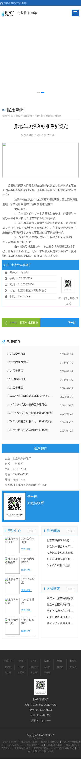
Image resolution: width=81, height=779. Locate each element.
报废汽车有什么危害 (58, 565)
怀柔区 (21, 672)
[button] (38, 92)
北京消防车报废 (16, 379)
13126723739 (46, 710)
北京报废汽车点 (15, 745)
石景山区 (8, 661)
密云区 (8, 672)
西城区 (47, 661)
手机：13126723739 (16, 469)
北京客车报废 (15, 387)
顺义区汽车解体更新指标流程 (64, 623)
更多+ (32, 530)
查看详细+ (26, 549)
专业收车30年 (27, 13)
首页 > (19, 115)
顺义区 (34, 672)
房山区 (47, 667)
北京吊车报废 (15, 370)
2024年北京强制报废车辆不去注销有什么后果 (30, 396)
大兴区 (34, 661)
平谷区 (47, 672)
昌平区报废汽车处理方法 (61, 610)
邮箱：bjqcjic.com (15, 479)
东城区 (60, 661)
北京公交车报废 (16, 353)
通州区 (8, 667)
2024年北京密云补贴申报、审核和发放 (29, 421)
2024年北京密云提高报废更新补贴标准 (29, 413)
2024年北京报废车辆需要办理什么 (27, 404)
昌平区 (21, 661)
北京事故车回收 (22, 748)
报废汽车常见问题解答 (60, 552)
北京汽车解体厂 (9, 741)
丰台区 (73, 661)
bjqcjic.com (24, 296)
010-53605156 (43, 715)
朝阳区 (21, 667)
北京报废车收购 (54, 745)
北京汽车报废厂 (42, 748)
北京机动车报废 (29, 741)
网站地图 (48, 751)
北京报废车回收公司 (63, 748)
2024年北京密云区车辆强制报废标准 (28, 430)
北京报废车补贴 (35, 745)
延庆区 (73, 667)
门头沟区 (34, 667)
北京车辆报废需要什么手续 (62, 559)
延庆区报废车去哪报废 (60, 598)
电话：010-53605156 (16, 474)
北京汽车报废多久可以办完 (62, 546)
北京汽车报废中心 (50, 741)
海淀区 (60, 667)
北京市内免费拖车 (17, 362)
